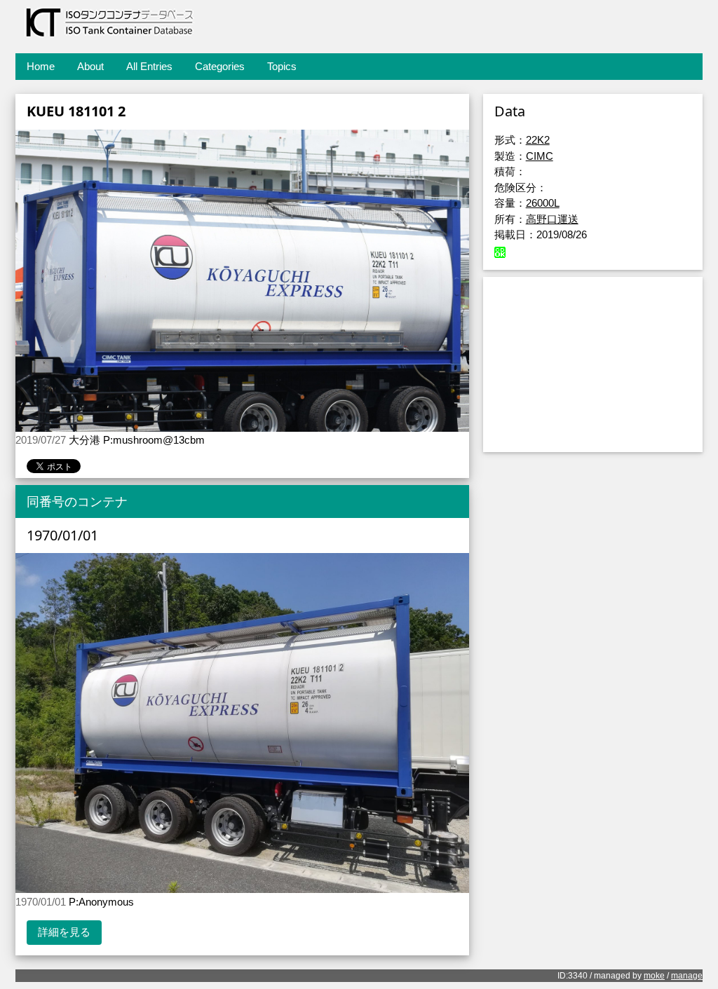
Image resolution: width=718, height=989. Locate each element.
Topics (282, 66)
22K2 (538, 140)
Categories (220, 66)
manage (687, 976)
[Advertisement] (593, 364)
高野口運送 (552, 219)
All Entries (149, 66)
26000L (543, 203)
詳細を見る (64, 932)
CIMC (539, 156)
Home (41, 66)
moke (654, 976)
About (90, 66)
